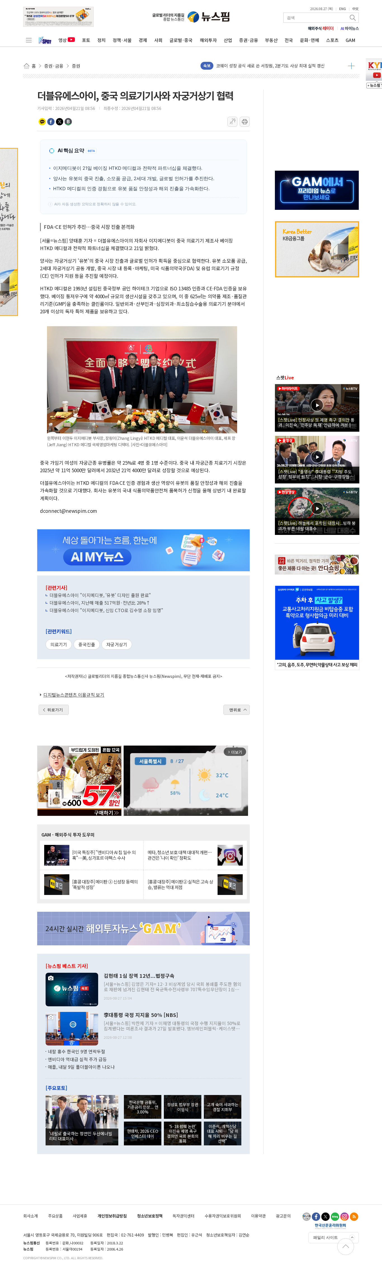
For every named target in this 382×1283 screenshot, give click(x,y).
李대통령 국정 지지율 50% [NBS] (141, 1015)
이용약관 (258, 1216)
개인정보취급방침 (112, 1216)
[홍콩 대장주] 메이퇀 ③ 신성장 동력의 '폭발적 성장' (105, 884)
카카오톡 (42, 121)
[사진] (72, 989)
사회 (158, 40)
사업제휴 (80, 1216)
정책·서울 (122, 40)
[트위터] (325, 1216)
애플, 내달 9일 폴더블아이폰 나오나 (81, 1067)
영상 (62, 40)
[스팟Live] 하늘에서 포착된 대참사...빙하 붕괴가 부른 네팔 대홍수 (317, 525)
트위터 (59, 121)
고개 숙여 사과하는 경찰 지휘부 (222, 1106)
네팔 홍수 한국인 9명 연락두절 (76, 1051)
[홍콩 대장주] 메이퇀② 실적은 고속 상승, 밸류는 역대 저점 (180, 884)
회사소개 (30, 1216)
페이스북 (51, 121)
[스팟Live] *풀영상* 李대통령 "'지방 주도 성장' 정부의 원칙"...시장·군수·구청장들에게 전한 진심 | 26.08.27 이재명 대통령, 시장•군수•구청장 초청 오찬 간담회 (316, 474)
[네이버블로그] (335, 1216)
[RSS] (354, 1216)
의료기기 (58, 644)
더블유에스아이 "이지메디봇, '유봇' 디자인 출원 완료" (100, 595)
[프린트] (245, 122)
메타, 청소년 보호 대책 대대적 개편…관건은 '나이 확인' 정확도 (180, 855)
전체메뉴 (28, 40)
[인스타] (344, 1216)
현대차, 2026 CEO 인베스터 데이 (142, 1133)
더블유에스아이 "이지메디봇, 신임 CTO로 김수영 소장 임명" (106, 610)
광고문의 (283, 1216)
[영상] (317, 407)
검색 (353, 17)
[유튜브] (306, 1216)
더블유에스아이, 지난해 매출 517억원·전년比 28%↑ (99, 603)
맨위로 (235, 710)
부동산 (271, 40)
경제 (143, 40)
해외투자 (208, 40)
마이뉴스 (350, 28)
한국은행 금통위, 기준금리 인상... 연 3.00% (142, 1107)
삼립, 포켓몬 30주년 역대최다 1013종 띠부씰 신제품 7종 (265, 66)
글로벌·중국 (181, 40)
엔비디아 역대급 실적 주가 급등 (77, 1059)
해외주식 (321, 28)
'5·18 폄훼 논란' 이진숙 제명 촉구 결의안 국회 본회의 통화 (182, 1133)
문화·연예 (309, 40)
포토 (86, 40)
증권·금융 (248, 40)
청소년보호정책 (149, 1216)
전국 (289, 40)
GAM (350, 40)
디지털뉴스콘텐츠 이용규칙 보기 (73, 694)
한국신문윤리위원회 (330, 1226)
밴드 (68, 121)
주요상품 (55, 1216)
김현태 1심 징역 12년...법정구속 (139, 976)
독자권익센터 (183, 1216)
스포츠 (332, 40)
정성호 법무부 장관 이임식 (182, 1106)
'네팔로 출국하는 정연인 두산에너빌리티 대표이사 (80, 1136)
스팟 (285, 377)
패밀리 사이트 (325, 1237)
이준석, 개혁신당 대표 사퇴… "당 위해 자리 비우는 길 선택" (222, 1133)
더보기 (351, 66)
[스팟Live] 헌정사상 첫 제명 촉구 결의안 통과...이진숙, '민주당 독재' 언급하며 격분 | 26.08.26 (316, 422)
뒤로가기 (55, 710)
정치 (101, 40)
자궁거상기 (116, 644)
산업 (228, 40)
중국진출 (86, 644)
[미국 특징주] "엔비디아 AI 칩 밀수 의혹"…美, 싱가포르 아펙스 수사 (104, 855)
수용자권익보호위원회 (223, 1216)
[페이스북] (316, 1216)
